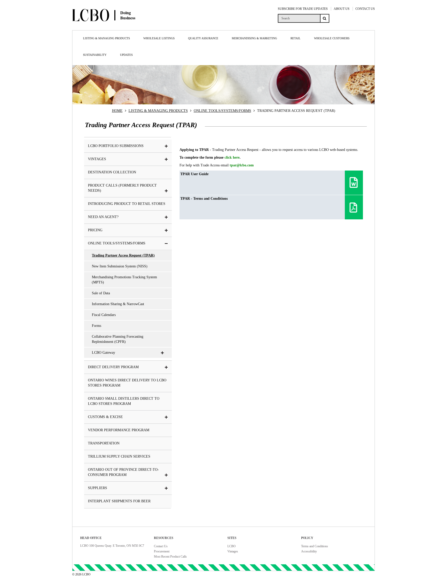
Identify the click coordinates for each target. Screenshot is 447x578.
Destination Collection (112, 172)
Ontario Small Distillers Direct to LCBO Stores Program (123, 401)
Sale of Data (101, 293)
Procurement (161, 551)
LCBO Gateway (103, 352)
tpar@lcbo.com (242, 165)
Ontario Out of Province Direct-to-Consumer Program (123, 472)
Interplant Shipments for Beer (119, 501)
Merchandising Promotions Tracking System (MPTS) (124, 279)
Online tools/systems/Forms (116, 243)
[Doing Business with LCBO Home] (122, 25)
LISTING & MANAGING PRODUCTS (158, 111)
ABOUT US (341, 9)
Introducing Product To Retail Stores (126, 204)
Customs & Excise (105, 417)
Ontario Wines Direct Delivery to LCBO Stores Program (127, 382)
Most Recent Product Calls (170, 556)
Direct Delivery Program (113, 367)
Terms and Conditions (314, 546)
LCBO (231, 546)
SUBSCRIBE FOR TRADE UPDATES (303, 9)
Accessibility (309, 551)
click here (232, 157)
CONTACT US (365, 9)
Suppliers (97, 488)
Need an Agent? (103, 217)
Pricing (95, 230)
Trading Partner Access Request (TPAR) (123, 255)
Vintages (232, 551)
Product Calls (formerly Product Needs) (122, 187)
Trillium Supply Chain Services (119, 456)
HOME (117, 111)
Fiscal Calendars (104, 315)
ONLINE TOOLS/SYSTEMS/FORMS (222, 111)
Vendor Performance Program (118, 430)
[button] (166, 146)
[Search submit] (324, 18)
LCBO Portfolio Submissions (116, 146)
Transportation (104, 443)
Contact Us (161, 546)
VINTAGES (97, 159)
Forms (96, 326)
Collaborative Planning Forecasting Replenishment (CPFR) (117, 339)
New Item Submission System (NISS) (119, 266)
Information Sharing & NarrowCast (118, 304)
